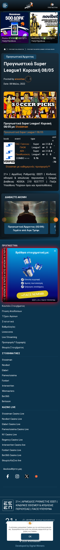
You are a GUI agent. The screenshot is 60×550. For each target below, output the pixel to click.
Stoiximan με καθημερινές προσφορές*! (28, 166)
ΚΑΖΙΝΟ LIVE (9, 407)
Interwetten (8, 386)
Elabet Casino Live (11, 424)
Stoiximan (21, 126)
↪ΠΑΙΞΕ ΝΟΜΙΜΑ (32, 294)
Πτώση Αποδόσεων (12, 311)
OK (30, 536)
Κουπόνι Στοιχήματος (13, 306)
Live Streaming (9, 337)
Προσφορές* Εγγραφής (14, 342)
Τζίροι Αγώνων (10, 316)
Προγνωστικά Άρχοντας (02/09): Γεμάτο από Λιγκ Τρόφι (26, 228)
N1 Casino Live (9, 434)
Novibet (6, 365)
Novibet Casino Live (12, 419)
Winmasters (8, 391)
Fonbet (5, 380)
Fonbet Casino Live (11, 450)
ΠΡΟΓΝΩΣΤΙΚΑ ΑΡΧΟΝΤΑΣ (16, 49)
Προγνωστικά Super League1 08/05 (23, 132)
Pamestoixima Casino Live (15, 429)
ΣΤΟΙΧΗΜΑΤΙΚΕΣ (11, 353)
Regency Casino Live (12, 440)
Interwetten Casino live (13, 445)
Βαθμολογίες (8, 327)
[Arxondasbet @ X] (27, 476)
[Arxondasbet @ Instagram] (17, 476)
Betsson (6, 401)
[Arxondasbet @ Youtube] (36, 476)
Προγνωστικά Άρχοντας (20, 56)
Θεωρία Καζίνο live (11, 460)
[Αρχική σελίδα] (5, 49)
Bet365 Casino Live (11, 455)
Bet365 (5, 396)
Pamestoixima (9, 375)
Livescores (7, 332)
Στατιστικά (8, 321)
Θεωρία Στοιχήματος (13, 347)
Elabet (5, 370)
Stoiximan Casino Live (13, 413)
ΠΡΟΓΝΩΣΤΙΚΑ (10, 245)
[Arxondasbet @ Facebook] (7, 476)
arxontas (20, 79)
